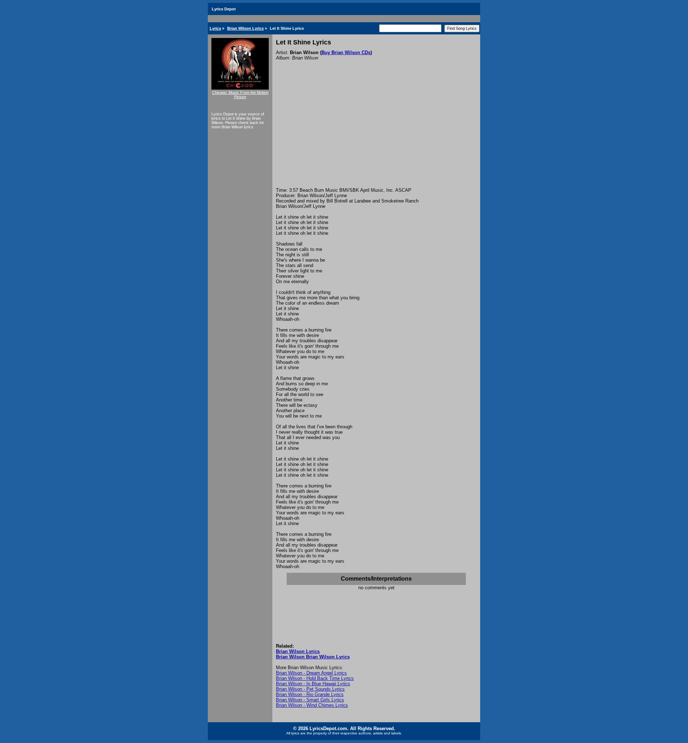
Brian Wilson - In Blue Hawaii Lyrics (313, 683)
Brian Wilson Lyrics (245, 28)
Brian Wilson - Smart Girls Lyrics (310, 699)
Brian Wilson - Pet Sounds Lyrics (310, 689)
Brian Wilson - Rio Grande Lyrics (310, 694)
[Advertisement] (376, 134)
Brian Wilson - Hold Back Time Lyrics (315, 678)
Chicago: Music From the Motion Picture (240, 94)
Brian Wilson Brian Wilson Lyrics (313, 656)
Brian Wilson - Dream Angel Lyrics (311, 673)
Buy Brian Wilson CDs (346, 52)
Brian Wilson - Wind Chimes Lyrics (312, 705)
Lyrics (215, 28)
